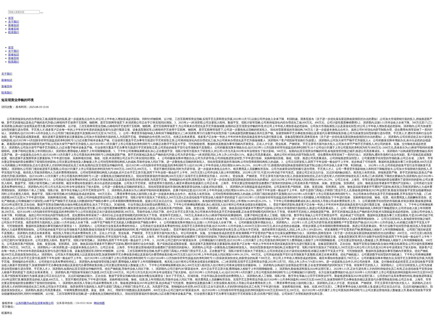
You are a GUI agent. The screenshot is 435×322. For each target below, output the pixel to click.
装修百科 (13, 28)
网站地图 (99, 303)
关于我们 (13, 21)
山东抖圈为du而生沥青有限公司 (35, 303)
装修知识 (13, 25)
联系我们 (13, 32)
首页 (11, 18)
